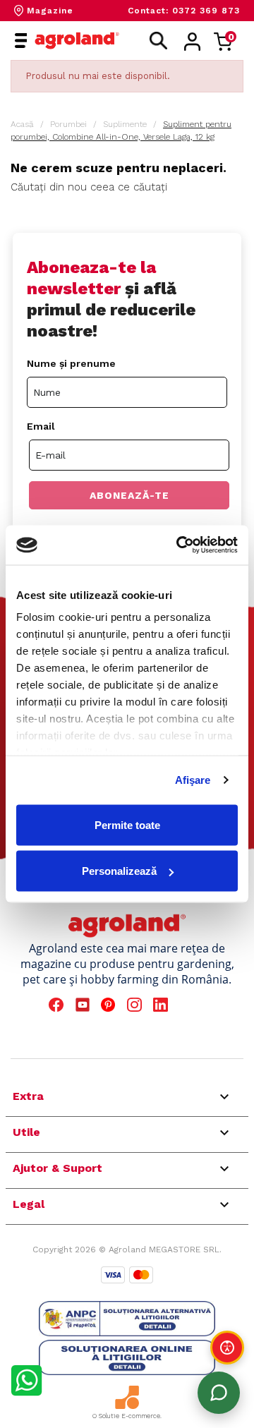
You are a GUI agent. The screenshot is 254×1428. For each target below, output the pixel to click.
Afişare (193, 780)
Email (41, 426)
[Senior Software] (127, 1397)
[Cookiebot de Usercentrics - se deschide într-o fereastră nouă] (179, 545)
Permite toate (127, 824)
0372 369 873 (206, 11)
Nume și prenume (71, 363)
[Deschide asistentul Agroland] (219, 1393)
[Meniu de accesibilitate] (227, 1348)
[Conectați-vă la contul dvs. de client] (192, 41)
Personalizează (119, 871)
